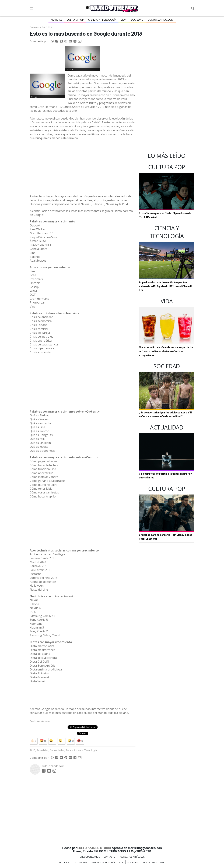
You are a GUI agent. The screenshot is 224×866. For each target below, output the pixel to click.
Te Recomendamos (89, 856)
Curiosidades (57, 750)
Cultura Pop (75, 19)
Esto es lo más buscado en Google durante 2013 (86, 33)
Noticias (56, 19)
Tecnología (90, 750)
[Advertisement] (82, 167)
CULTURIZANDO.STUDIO (94, 848)
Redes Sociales (74, 750)
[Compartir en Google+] (70, 41)
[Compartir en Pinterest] (65, 41)
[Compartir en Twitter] (61, 41)
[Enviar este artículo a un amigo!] (52, 41)
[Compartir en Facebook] (56, 41)
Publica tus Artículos (132, 856)
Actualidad (42, 750)
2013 (32, 750)
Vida (123, 19)
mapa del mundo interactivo (87, 709)
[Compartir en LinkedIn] (75, 41)
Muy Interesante (43, 721)
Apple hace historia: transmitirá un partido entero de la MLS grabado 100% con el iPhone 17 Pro (165, 286)
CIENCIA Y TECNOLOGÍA (102, 19)
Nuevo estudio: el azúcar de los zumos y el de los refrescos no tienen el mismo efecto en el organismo (166, 351)
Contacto (109, 856)
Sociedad (137, 19)
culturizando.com (53, 766)
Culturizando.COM (160, 19)
